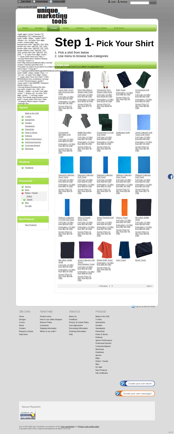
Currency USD (59, 2)
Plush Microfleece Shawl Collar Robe (85, 91)
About (66, 28)
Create (53, 28)
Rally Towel (120, 90)
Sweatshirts (30, 120)
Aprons (28, 187)
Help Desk (119, 28)
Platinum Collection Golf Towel (143, 176)
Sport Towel (121, 260)
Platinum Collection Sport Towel (124, 176)
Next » (149, 286)
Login (113, 2)
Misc (27, 203)
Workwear (29, 149)
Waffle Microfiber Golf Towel (84, 134)
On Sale (28, 206)
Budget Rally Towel (104, 260)
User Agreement (75, 325)
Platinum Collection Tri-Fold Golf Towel (66, 219)
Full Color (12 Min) (66, 97)
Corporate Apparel (32, 145)
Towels (29, 199)
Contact (80, 28)
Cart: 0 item (26, 2)
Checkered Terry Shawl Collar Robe (104, 91)
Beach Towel (140, 260)
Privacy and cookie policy (88, 427)
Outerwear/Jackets (33, 142)
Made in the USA (32, 113)
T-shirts (28, 116)
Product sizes (45, 316)
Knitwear (28, 136)
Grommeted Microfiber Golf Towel (64, 135)
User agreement (67, 427)
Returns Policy (46, 322)
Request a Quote (99, 28)
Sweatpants (30, 126)
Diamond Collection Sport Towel (66, 176)
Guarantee (44, 325)
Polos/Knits (29, 129)
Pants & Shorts (31, 133)
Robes (29, 196)
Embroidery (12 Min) (66, 101)
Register (123, 2)
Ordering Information (77, 331)
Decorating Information (78, 328)
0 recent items (42, 2)
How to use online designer (51, 319)
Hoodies (28, 123)
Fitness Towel (121, 218)
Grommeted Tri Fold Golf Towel (105, 134)
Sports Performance (33, 139)
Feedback (73, 319)
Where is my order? (48, 331)
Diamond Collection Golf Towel (85, 176)
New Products (31, 225)
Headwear (29, 168)
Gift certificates (101, 373)
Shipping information (48, 328)
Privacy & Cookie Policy (79, 322)
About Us (73, 316)
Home (25, 28)
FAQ (71, 334)
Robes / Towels (101, 361)
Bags (27, 190)
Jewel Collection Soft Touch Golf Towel (143, 134)
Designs (39, 28)
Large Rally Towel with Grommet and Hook (66, 92)
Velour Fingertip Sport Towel (84, 219)
